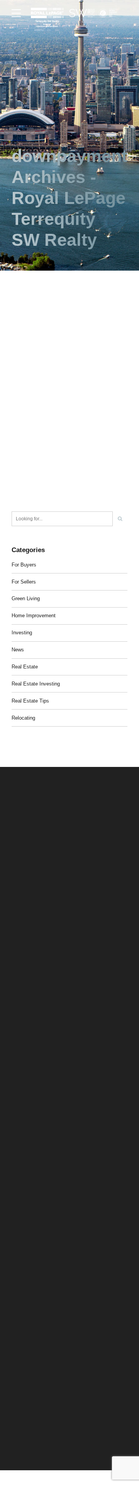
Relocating (23, 718)
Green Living (26, 598)
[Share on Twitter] (31, 497)
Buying (19, 1266)
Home (18, 1228)
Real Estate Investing (36, 684)
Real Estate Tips (30, 701)
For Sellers (24, 582)
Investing (22, 632)
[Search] (120, 518)
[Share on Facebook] (17, 497)
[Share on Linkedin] (45, 497)
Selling (19, 1253)
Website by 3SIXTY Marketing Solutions (53, 1441)
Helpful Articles (27, 1291)
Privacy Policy (26, 1432)
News (18, 650)
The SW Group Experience (40, 1240)
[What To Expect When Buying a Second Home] (69, 346)
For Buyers (24, 565)
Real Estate (25, 667)
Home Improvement (34, 615)
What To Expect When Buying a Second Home (58, 440)
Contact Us (23, 1303)
